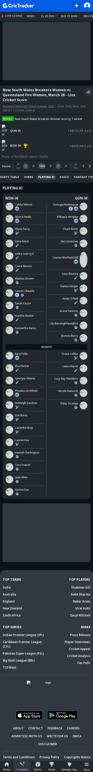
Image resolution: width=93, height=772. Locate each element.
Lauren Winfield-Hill (65, 257)
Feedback (55, 728)
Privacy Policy (49, 757)
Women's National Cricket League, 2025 (28, 106)
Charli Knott (70, 229)
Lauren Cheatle (38, 156)
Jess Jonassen (69, 241)
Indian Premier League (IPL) (23, 635)
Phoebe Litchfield (26, 391)
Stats (64, 177)
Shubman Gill (80, 587)
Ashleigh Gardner (26, 403)
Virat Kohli (82, 608)
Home (6, 769)
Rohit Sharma (80, 594)
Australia (9, 594)
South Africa (12, 615)
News (30, 16)
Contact (35, 728)
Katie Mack (22, 241)
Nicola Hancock (68, 391)
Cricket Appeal (79, 649)
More (87, 769)
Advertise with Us (27, 736)
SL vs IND (47, 16)
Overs (28, 177)
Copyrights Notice (77, 757)
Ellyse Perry (22, 229)
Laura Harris (70, 366)
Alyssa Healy (23, 217)
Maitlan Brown (24, 278)
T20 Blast (9, 667)
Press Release (80, 635)
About (18, 728)
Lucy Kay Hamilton (66, 378)
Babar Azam (81, 601)
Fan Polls (83, 663)
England (9, 601)
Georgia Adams (25, 378)
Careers (73, 728)
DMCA (77, 736)
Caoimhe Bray (24, 428)
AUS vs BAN (69, 16)
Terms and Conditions (19, 757)
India (7, 587)
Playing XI (46, 177)
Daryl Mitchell (80, 615)
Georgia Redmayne (65, 204)
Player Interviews (77, 642)
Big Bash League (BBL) (19, 660)
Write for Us (57, 736)
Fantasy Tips (69, 769)
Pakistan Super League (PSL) (23, 653)
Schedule (22, 769)
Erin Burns (21, 415)
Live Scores (13, 16)
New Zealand (12, 608)
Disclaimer (47, 744)
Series (51, 769)
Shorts (38, 769)
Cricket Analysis (78, 656)
